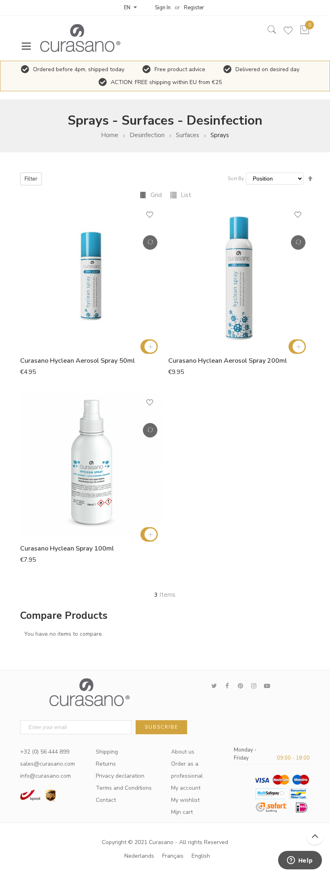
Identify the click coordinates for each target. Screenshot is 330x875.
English (201, 856)
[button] (150, 217)
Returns (106, 764)
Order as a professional (187, 770)
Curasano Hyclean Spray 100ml (67, 548)
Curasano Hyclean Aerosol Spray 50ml (77, 360)
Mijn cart (182, 812)
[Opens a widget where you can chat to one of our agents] (300, 861)
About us (182, 752)
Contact (106, 800)
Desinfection (147, 135)
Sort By (236, 178)
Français (173, 856)
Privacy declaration (120, 776)
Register (194, 7)
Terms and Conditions (124, 788)
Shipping (107, 752)
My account (185, 788)
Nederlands (139, 856)
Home (109, 135)
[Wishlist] (288, 32)
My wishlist (185, 800)
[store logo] (76, 38)
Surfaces (187, 135)
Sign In (163, 7)
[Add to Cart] (149, 346)
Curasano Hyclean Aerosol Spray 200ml (227, 360)
